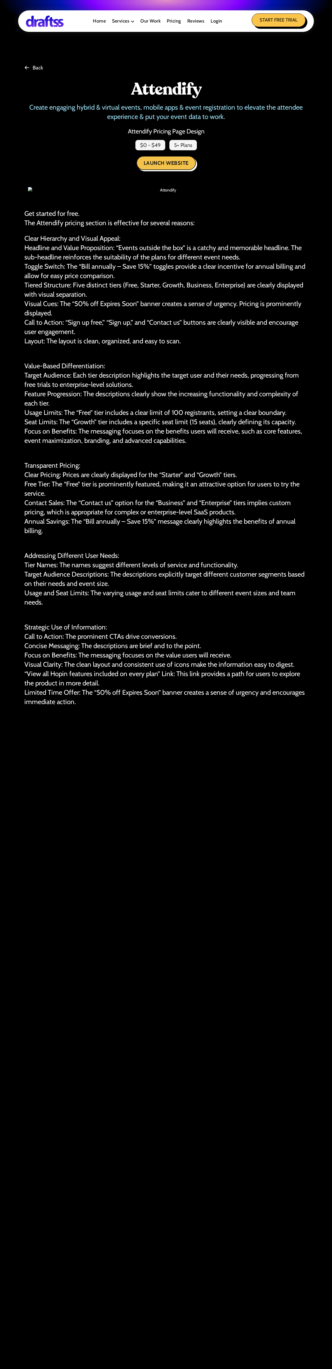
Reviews (196, 21)
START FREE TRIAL (279, 20)
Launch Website (166, 163)
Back (38, 67)
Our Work (150, 21)
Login (216, 21)
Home (99, 21)
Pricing (174, 21)
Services (120, 21)
